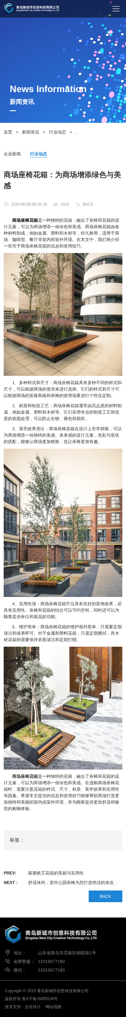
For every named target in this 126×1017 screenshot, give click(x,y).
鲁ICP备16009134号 (40, 998)
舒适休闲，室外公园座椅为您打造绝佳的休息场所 (75, 882)
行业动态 (57, 132)
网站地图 (53, 1006)
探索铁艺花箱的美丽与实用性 (56, 873)
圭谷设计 (33, 1006)
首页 (8, 132)
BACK (88, 204)
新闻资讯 (30, 132)
